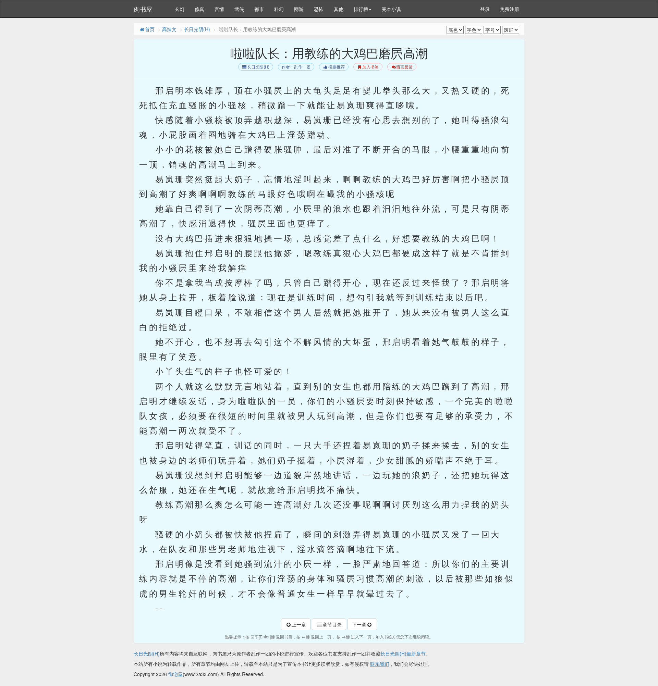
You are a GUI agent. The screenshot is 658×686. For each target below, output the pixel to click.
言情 (219, 8)
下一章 (359, 624)
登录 (485, 8)
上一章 (299, 624)
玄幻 (179, 8)
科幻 (279, 8)
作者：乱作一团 (296, 67)
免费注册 (509, 8)
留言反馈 (404, 67)
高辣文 (169, 29)
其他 (338, 8)
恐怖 (319, 8)
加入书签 (370, 67)
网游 (299, 8)
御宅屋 (175, 674)
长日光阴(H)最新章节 (403, 653)
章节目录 (332, 624)
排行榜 (361, 8)
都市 (259, 8)
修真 (199, 8)
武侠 (239, 8)
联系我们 (379, 663)
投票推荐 (336, 67)
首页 (150, 29)
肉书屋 (143, 8)
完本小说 (391, 8)
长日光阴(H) (197, 29)
